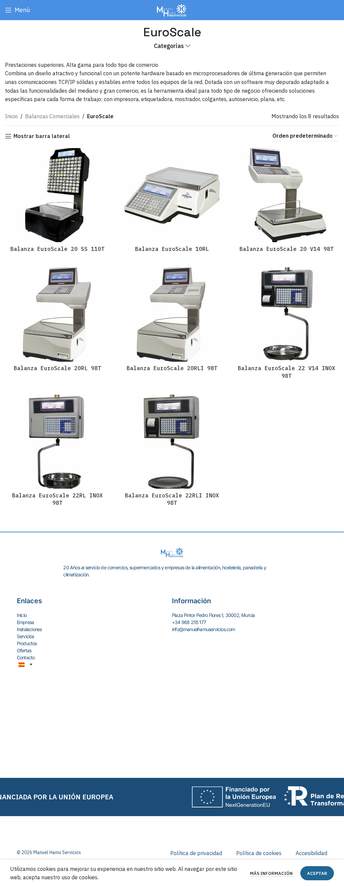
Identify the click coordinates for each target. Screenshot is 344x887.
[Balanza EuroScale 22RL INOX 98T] (57, 442)
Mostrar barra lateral (41, 136)
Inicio (11, 116)
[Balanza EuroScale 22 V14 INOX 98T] (286, 314)
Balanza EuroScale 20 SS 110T (57, 249)
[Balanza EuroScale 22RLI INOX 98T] (172, 442)
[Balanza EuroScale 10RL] (172, 195)
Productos (27, 643)
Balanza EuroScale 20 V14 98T (287, 249)
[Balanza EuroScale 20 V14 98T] (286, 195)
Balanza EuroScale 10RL (172, 249)
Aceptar (317, 873)
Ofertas (24, 650)
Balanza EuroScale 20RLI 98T (172, 368)
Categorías (169, 46)
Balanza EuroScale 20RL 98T (57, 368)
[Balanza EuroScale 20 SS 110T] (57, 195)
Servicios (25, 636)
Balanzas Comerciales (52, 116)
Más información (272, 873)
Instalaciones (29, 629)
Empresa (25, 622)
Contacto (26, 657)
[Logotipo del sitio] (172, 9)
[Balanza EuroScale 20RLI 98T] (172, 314)
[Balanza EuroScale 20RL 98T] (57, 314)
